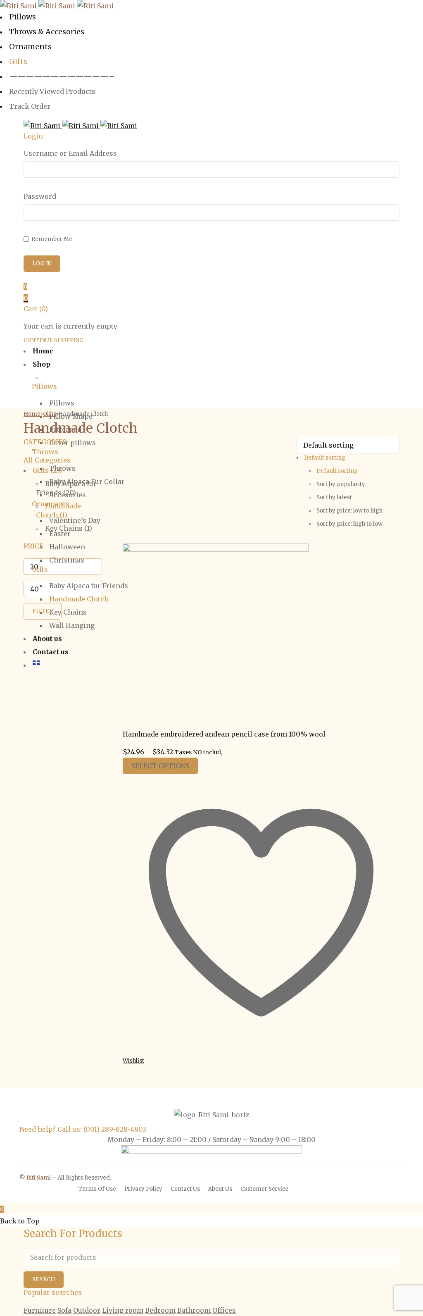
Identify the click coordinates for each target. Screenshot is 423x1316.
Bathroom (194, 1310)
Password (40, 196)
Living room (122, 1310)
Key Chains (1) (68, 528)
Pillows (61, 403)
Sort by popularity (340, 484)
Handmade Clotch (79, 599)
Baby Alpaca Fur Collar (87, 481)
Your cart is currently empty (70, 326)
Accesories (67, 495)
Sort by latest (334, 497)
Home (32, 413)
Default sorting (337, 470)
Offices (224, 1310)
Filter (42, 611)
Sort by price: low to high (349, 510)
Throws (62, 468)
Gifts (49, 413)
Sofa (64, 1310)
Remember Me (51, 239)
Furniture (40, 1310)
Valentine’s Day (74, 520)
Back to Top (20, 1221)
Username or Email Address (70, 153)
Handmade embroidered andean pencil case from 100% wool (224, 734)
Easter (60, 533)
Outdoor (86, 1310)
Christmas (66, 560)
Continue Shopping (53, 340)
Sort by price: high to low (349, 523)
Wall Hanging (72, 625)
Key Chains (68, 612)
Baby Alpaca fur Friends (88, 586)
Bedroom (160, 1310)
